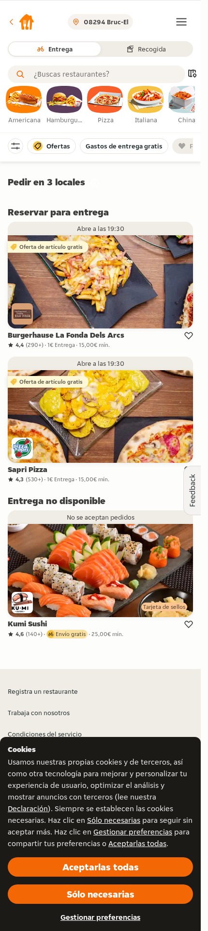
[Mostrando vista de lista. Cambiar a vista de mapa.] (192, 74)
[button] (21, 22)
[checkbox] (24, 105)
